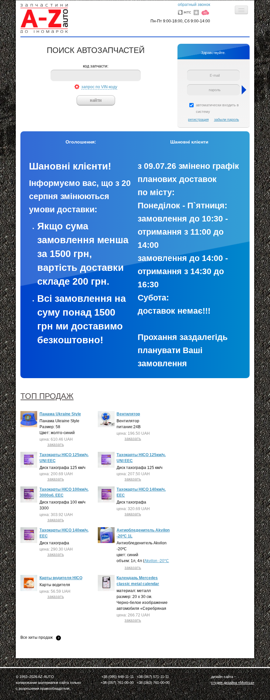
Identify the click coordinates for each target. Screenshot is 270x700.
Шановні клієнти (189, 141)
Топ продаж (46, 396)
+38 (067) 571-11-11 (153, 677)
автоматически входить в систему (217, 108)
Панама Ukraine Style (60, 414)
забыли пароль (226, 119)
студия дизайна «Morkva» (232, 683)
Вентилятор (128, 414)
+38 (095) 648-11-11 (117, 677)
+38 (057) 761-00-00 (117, 683)
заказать (55, 444)
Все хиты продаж (36, 637)
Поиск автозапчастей (96, 50)
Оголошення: (81, 141)
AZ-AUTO (46, 677)
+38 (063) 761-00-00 (153, 683)
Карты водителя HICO (61, 578)
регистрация (198, 119)
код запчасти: (95, 66)
